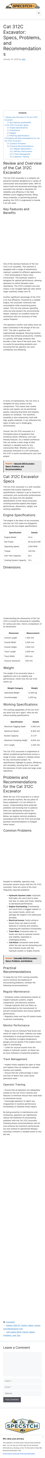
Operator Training (19, 157)
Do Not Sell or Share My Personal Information (19, 1454)
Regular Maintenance (20, 149)
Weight (11, 133)
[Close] (42, 1437)
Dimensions (13, 130)
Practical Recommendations (20, 146)
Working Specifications (18, 136)
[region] (22, 1446)
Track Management (20, 154)
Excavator (10, 1322)
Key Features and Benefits (19, 122)
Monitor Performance (21, 151)
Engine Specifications (17, 128)
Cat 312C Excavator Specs (16, 125)
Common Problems (16, 143)
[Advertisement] (22, 87)
